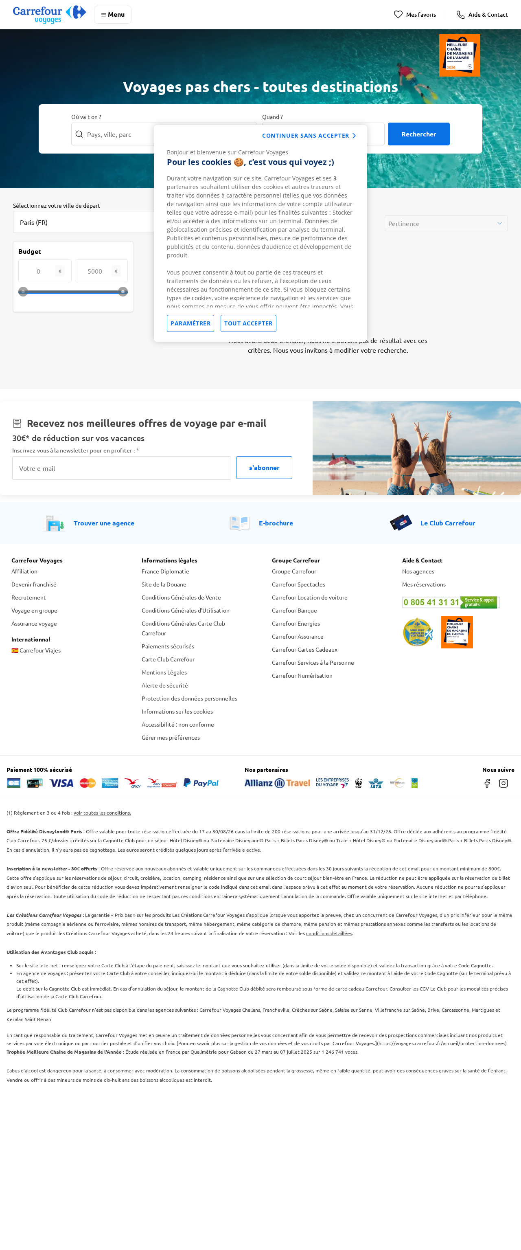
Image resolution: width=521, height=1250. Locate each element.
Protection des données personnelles (189, 698)
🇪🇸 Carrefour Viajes (36, 650)
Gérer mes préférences (171, 737)
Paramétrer (190, 323)
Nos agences (418, 571)
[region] (260, 233)
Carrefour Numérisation (302, 675)
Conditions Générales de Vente (181, 597)
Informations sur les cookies (177, 711)
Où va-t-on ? (86, 116)
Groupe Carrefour (294, 571)
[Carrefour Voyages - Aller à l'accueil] (49, 14)
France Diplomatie (165, 571)
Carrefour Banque (294, 610)
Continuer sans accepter (305, 135)
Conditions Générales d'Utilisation (186, 610)
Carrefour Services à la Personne (313, 662)
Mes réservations (424, 584)
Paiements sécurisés (168, 646)
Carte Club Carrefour (168, 659)
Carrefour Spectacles (298, 584)
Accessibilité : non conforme (178, 724)
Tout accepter (248, 323)
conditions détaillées (329, 933)
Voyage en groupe (34, 610)
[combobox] (94, 222)
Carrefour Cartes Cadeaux (304, 649)
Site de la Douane (164, 584)
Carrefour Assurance (298, 636)
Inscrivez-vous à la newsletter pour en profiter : (75, 450)
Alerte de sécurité (165, 685)
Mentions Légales (164, 672)
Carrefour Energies (296, 623)
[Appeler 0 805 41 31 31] (456, 602)
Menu (116, 14)
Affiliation (24, 571)
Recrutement (28, 597)
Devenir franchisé (34, 584)
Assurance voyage (34, 623)
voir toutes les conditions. (102, 812)
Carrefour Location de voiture (310, 597)
